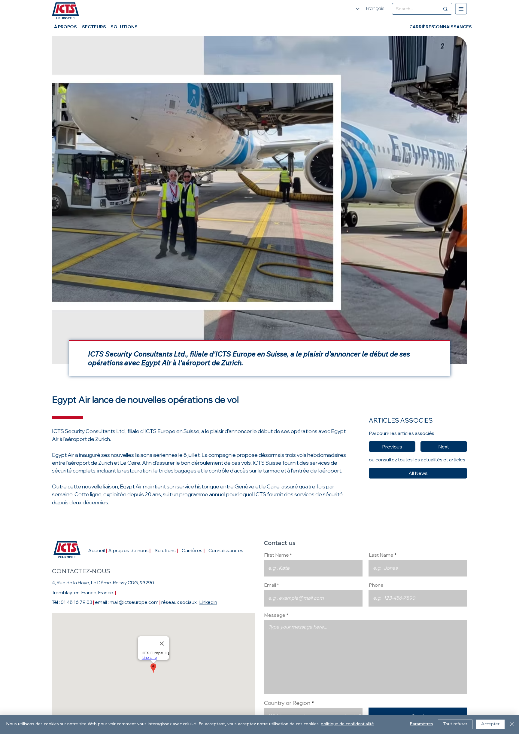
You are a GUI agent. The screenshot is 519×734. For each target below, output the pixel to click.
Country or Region (287, 703)
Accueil (97, 550)
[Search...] (445, 8)
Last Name (381, 554)
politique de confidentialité (347, 724)
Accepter (490, 724)
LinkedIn (208, 602)
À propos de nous (128, 550)
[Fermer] (511, 724)
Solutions (165, 550)
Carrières (192, 550)
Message (274, 615)
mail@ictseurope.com (134, 602)
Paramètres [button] (421, 724)
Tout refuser (455, 724)
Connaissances (225, 550)
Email (270, 585)
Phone (376, 585)
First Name (276, 554)
